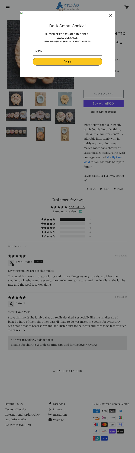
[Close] (111, 15)
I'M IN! (68, 62)
